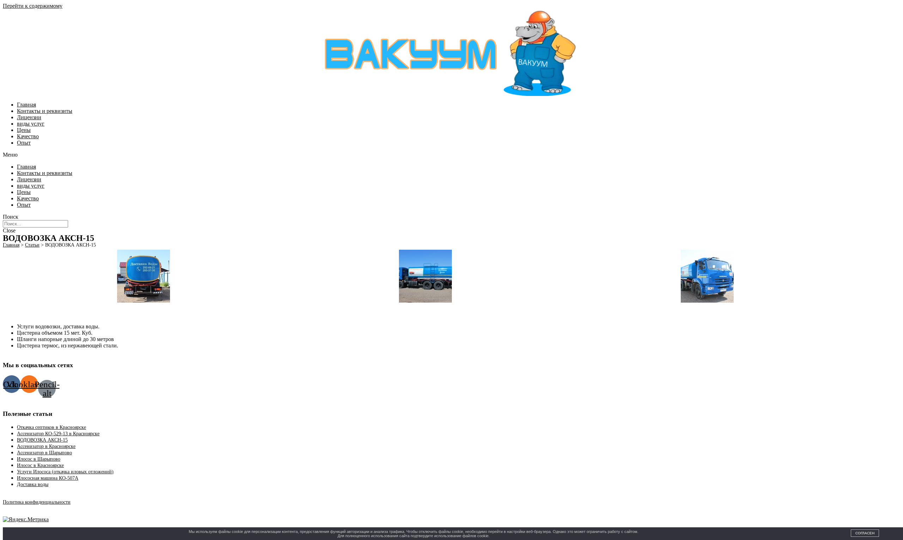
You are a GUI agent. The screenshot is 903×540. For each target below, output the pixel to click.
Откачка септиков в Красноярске (51, 427)
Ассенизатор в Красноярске (46, 446)
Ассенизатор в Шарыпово (44, 452)
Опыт (24, 143)
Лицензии (29, 117)
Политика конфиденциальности (37, 502)
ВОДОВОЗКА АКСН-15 (42, 440)
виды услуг (30, 124)
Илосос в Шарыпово (38, 459)
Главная (26, 105)
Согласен (864, 533)
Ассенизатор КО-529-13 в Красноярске (58, 433)
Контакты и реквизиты (44, 111)
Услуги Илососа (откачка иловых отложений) (65, 471)
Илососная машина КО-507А (47, 478)
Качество (28, 136)
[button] (451, 155)
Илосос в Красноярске (40, 465)
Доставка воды (32, 484)
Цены (24, 130)
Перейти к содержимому (32, 6)
